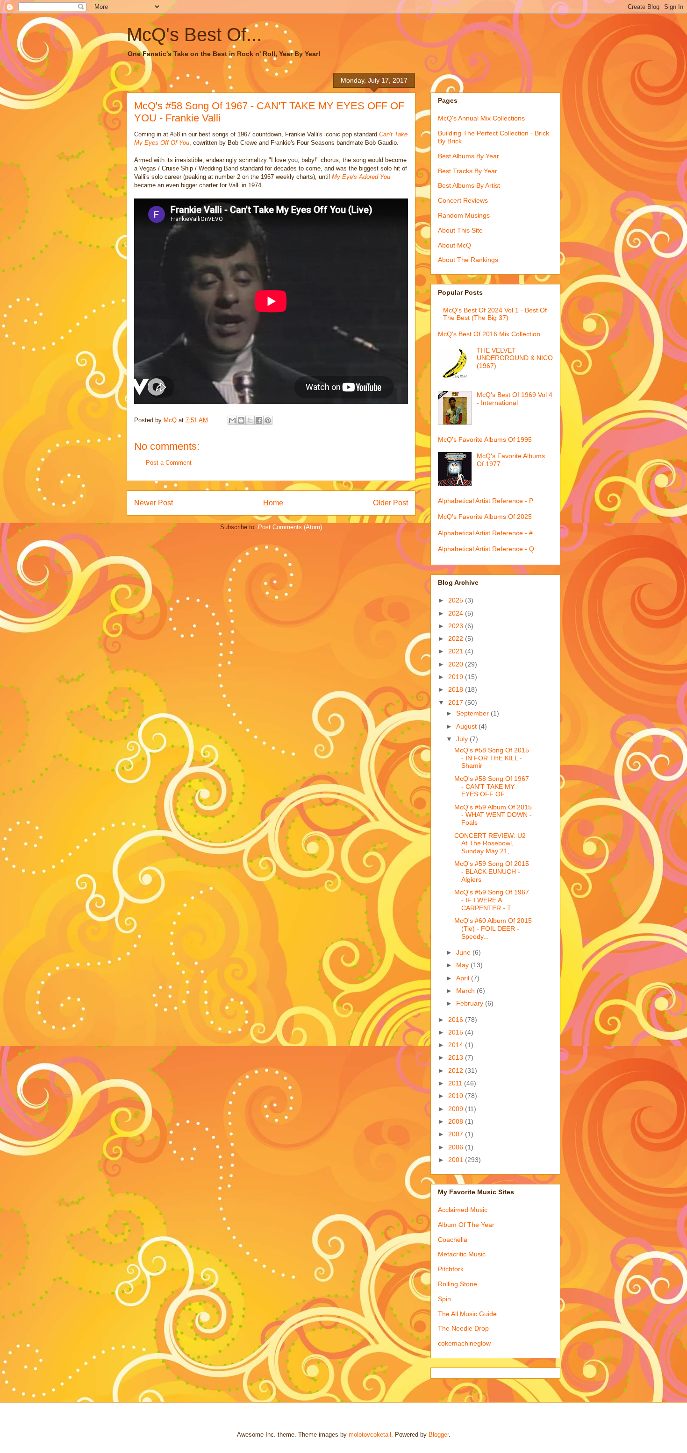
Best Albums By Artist (469, 185)
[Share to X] (250, 420)
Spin (444, 1299)
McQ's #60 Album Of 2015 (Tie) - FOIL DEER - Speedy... (493, 928)
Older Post (390, 503)
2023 (456, 626)
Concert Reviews (463, 200)
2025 (456, 600)
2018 (456, 689)
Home (273, 503)
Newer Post (153, 503)
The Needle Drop (463, 1328)
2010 (456, 1095)
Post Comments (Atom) (290, 527)
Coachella (452, 1239)
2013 (456, 1057)
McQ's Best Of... (194, 34)
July (463, 739)
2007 (456, 1134)
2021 (456, 651)
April (463, 978)
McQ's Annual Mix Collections (481, 118)
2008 (456, 1121)
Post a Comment (169, 462)
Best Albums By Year (468, 156)
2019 (456, 676)
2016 (456, 1019)
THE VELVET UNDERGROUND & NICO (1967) (515, 358)
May (463, 965)
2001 (456, 1159)
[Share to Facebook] (259, 420)
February (470, 1003)
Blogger (439, 1434)
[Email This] (232, 420)
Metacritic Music (462, 1254)
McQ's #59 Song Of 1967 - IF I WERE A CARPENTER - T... (491, 900)
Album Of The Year (466, 1224)
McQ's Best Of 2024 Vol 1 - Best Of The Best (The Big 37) (495, 314)
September (473, 713)
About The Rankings (468, 259)
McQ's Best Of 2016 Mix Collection (489, 334)
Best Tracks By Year (467, 171)
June (464, 952)
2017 (456, 702)
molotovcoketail (370, 1434)
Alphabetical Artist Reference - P (485, 500)
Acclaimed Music (462, 1209)
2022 (456, 638)
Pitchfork (451, 1269)
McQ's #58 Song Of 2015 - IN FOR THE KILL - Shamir (491, 758)
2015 (456, 1032)
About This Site (460, 230)
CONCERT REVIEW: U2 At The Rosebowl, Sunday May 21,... (490, 843)
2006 (456, 1147)
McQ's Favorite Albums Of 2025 (485, 516)
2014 (456, 1045)
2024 (456, 613)
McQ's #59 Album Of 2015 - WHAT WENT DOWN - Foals (493, 815)
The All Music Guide (467, 1314)
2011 (456, 1083)
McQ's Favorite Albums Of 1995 (485, 439)
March (466, 990)
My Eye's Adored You (361, 176)
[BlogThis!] (241, 420)
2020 (456, 664)
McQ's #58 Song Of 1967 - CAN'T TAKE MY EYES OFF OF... (491, 786)
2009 (456, 1109)
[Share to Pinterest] (267, 420)
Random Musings (464, 215)
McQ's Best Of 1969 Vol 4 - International (514, 398)
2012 (456, 1070)
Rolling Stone (457, 1284)
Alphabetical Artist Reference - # (485, 533)
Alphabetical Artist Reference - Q (486, 549)
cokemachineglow (464, 1343)
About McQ (454, 245)
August (467, 726)
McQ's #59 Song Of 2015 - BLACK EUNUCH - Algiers (491, 871)
